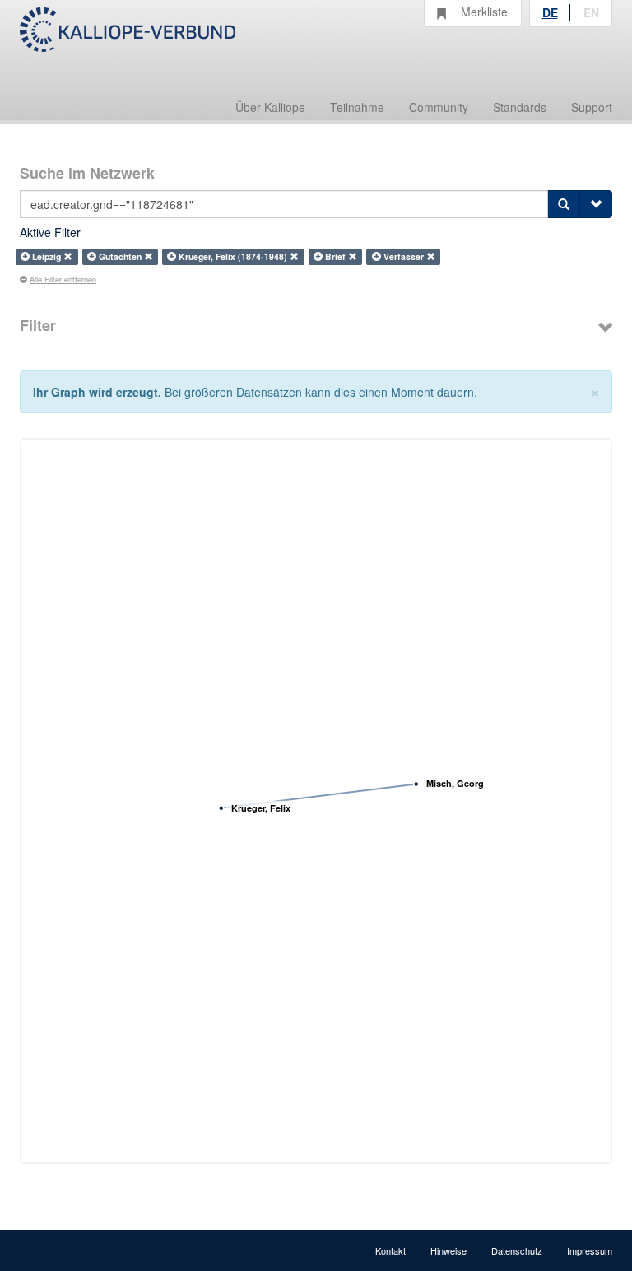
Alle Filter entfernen (63, 279)
